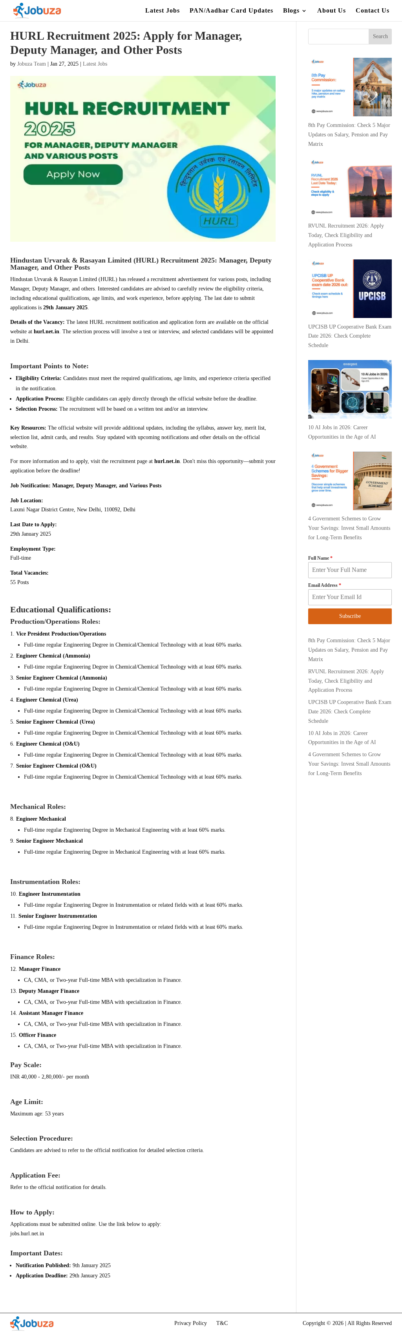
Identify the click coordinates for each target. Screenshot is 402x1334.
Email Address (324, 585)
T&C (222, 1323)
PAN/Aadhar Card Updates (231, 11)
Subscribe (350, 616)
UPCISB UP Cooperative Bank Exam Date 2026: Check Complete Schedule (349, 711)
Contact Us (372, 11)
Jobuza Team (31, 64)
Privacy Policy (190, 1323)
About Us (331, 11)
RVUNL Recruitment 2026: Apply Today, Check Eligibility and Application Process (346, 681)
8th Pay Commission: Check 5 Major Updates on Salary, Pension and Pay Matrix (349, 650)
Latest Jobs (162, 11)
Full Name (320, 558)
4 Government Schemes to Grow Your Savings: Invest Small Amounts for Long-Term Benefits (349, 764)
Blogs (291, 11)
